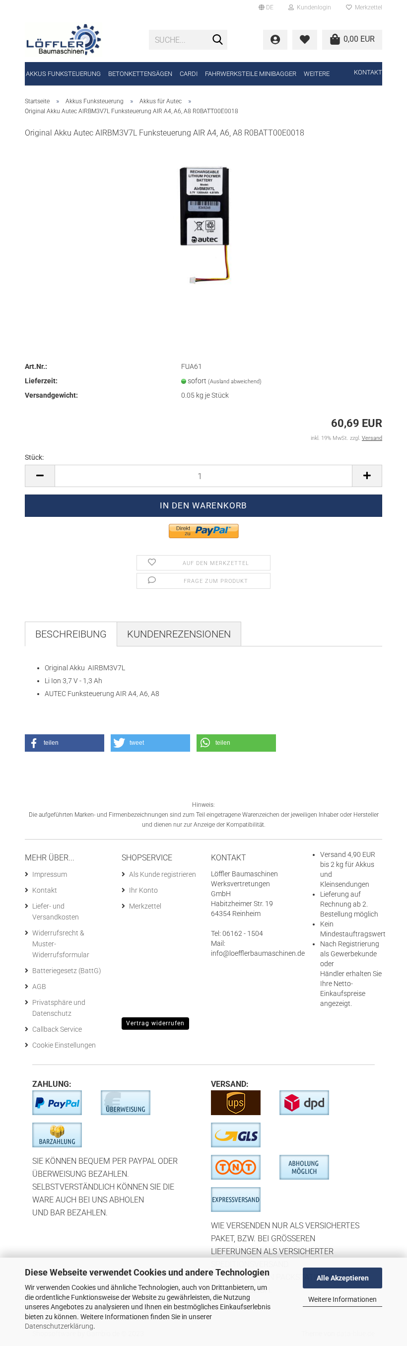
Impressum (49, 874)
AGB (39, 987)
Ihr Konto (143, 890)
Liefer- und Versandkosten (55, 911)
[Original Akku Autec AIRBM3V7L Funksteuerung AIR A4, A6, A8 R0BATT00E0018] (203, 222)
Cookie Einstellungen (64, 1045)
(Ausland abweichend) (235, 381)
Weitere (317, 73)
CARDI (189, 73)
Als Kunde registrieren (162, 874)
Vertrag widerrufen (155, 1023)
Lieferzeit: (41, 381)
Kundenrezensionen (179, 634)
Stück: (34, 457)
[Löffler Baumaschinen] (79, 39)
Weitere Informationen (342, 1299)
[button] (64, 743)
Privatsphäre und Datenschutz (58, 1007)
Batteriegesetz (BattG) (66, 971)
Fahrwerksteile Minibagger (250, 73)
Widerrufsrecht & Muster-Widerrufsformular (60, 944)
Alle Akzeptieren (343, 1278)
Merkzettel (367, 7)
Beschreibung (71, 634)
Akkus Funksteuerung (63, 73)
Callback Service (57, 1029)
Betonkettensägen (140, 73)
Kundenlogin (312, 7)
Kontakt (368, 72)
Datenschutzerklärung (59, 1326)
